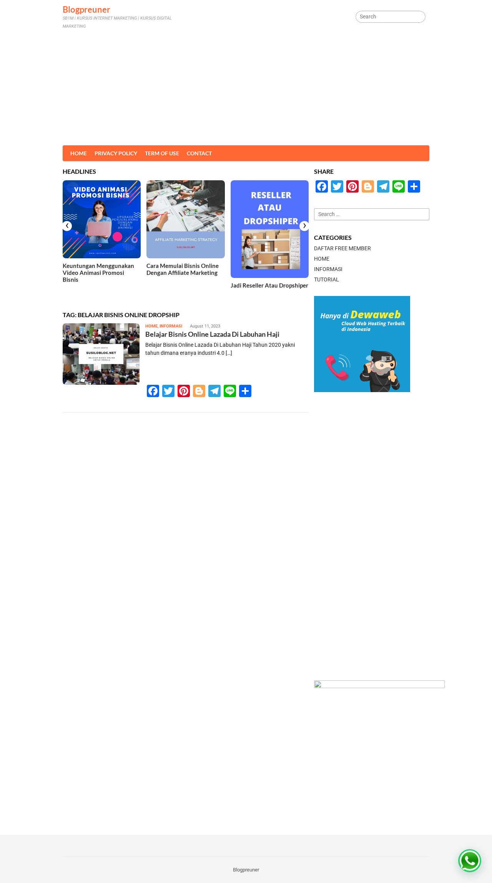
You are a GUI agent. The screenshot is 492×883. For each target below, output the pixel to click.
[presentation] (67, 226)
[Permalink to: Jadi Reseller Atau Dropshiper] (270, 229)
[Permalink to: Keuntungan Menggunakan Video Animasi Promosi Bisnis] (102, 219)
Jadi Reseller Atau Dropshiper (269, 285)
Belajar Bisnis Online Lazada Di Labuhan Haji (212, 334)
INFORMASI (171, 326)
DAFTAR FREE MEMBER (342, 248)
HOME (151, 326)
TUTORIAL (326, 279)
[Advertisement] (246, 87)
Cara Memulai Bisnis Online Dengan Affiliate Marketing (182, 269)
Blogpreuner (86, 9)
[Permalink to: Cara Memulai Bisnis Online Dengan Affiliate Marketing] (185, 219)
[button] (469, 860)
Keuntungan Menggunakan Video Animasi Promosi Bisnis (98, 272)
